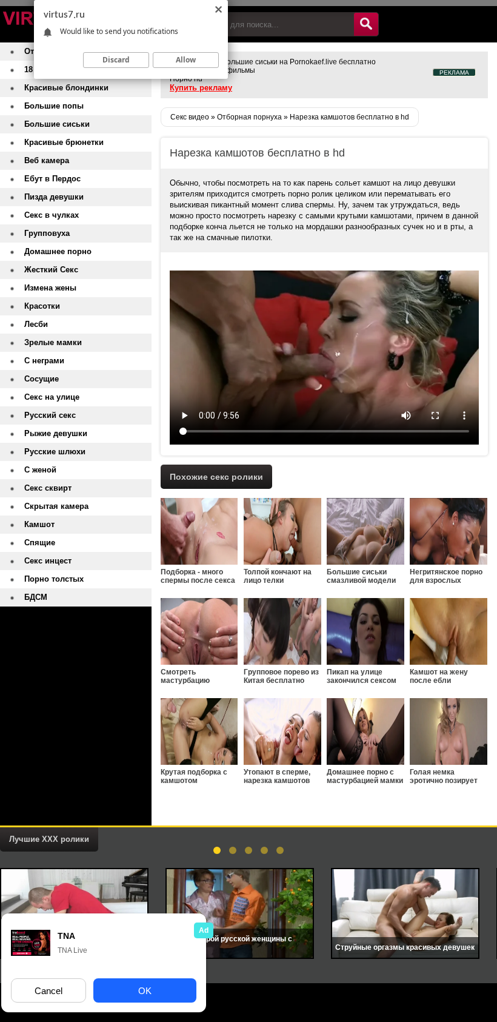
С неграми (44, 360)
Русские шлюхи (54, 451)
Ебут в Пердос (52, 178)
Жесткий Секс (51, 269)
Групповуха (47, 233)
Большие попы (54, 105)
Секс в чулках (51, 215)
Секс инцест (48, 560)
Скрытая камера (56, 506)
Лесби (36, 324)
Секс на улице (51, 397)
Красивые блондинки (66, 87)
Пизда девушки (54, 196)
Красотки (42, 306)
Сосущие (41, 378)
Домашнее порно (58, 251)
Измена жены (50, 287)
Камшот (39, 524)
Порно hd (186, 79)
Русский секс (50, 415)
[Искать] (366, 24)
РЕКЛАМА (454, 72)
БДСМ (35, 597)
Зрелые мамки (53, 342)
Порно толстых (54, 578)
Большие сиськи (57, 124)
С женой (40, 469)
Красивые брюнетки (64, 142)
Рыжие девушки (55, 433)
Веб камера (46, 160)
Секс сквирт (48, 488)
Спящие (39, 542)
